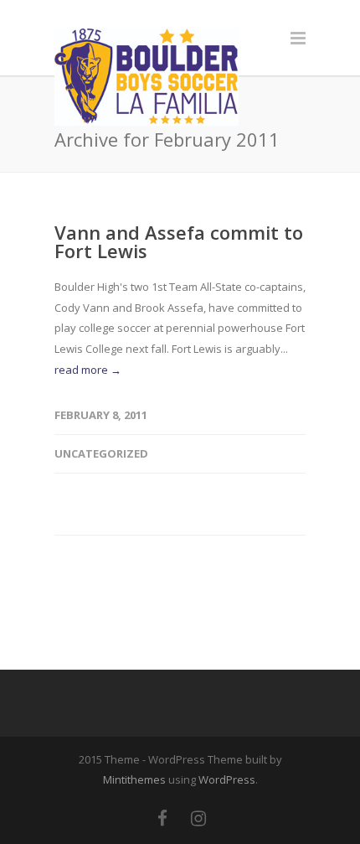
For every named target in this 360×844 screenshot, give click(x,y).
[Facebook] (162, 818)
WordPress (226, 779)
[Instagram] (198, 818)
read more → (87, 369)
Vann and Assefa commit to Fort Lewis (178, 241)
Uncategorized (101, 453)
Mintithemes (134, 779)
